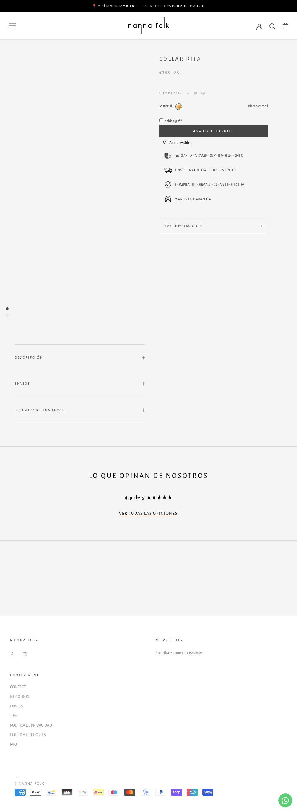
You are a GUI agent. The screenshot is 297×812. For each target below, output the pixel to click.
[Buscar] (272, 26)
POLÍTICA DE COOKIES (28, 735)
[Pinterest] (203, 93)
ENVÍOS (22, 384)
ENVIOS (16, 706)
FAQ (13, 744)
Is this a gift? (173, 121)
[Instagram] (25, 654)
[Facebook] (188, 93)
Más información (183, 225)
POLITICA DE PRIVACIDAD (31, 725)
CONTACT (18, 687)
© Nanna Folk (30, 783)
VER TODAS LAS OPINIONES (148, 514)
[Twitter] (195, 93)
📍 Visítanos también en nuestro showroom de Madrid (148, 6)
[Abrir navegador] (12, 25)
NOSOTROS (19, 697)
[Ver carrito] (285, 26)
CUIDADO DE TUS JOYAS (40, 410)
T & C (14, 716)
